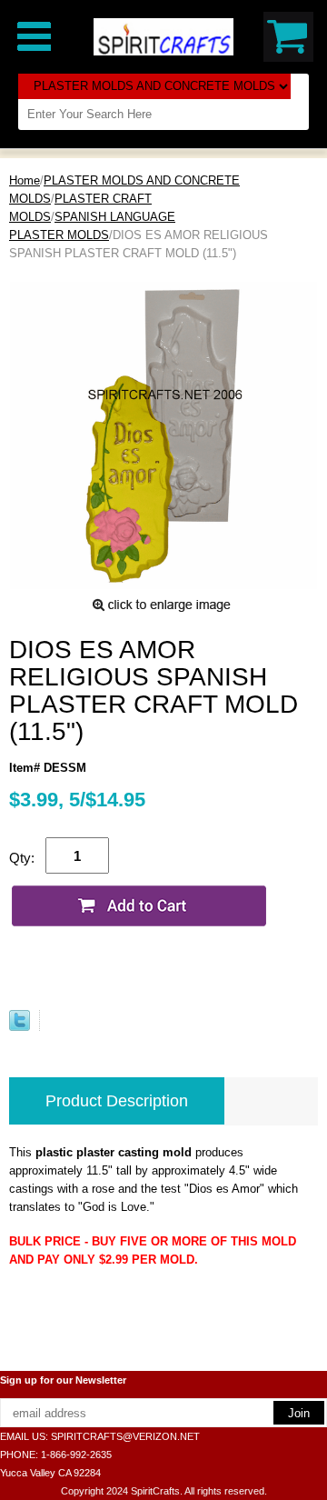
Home (24, 180)
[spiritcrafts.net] (163, 36)
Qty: (22, 857)
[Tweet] (19, 1027)
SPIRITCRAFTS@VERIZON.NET (125, 1436)
